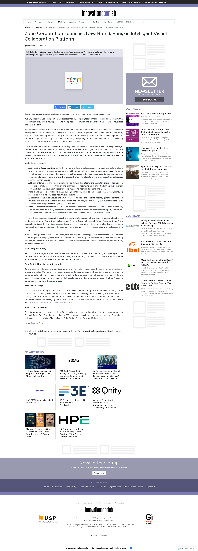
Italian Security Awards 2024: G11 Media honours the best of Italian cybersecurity (155, 132)
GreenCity (102, 487)
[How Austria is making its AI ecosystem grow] (132, 154)
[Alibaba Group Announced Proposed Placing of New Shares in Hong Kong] (40, 362)
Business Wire (30, 46)
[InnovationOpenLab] (99, 13)
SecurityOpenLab (86, 2)
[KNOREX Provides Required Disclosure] (40, 391)
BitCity (46, 487)
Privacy (104, 535)
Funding (51, 22)
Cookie (94, 535)
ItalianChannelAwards (134, 487)
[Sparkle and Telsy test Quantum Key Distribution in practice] (132, 172)
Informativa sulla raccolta (77, 548)
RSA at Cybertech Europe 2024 (156, 113)
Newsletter (108, 22)
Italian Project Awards (131, 2)
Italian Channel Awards (108, 2)
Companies (39, 22)
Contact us (119, 503)
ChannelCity (56, 2)
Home (29, 22)
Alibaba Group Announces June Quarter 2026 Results (156, 242)
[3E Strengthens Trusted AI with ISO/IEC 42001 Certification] (73, 391)
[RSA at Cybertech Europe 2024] (132, 119)
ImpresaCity (70, 2)
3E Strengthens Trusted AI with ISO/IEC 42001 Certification (72, 402)
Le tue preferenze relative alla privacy (109, 548)
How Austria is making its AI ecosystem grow (155, 149)
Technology (95, 22)
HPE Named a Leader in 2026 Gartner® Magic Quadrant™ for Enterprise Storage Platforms (72, 433)
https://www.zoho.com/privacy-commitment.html (50, 302)
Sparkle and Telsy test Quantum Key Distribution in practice (156, 167)
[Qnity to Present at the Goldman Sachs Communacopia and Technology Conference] (107, 391)
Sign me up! (99, 473)
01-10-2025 (44, 46)
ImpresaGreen (115, 487)
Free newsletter (31, 334)
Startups (83, 22)
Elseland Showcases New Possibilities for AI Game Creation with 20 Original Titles (38, 433)
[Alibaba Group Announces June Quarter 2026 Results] (132, 247)
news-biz (39, 27)
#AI (39, 119)
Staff (98, 503)
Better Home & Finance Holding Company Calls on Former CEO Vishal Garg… (156, 283)
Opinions (72, 22)
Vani (103, 119)
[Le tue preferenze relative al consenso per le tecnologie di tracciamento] (186, 549)
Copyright (107, 503)
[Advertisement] (99, 449)
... (170, 2)
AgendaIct (150, 487)
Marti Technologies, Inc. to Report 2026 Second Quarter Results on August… (157, 262)
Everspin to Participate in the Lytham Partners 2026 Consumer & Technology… (157, 223)
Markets (61, 22)
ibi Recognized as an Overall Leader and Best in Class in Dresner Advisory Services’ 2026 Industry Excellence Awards (106, 376)
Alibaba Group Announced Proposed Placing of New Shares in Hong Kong (38, 373)
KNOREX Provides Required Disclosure (39, 401)
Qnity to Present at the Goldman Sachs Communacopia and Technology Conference (104, 404)
